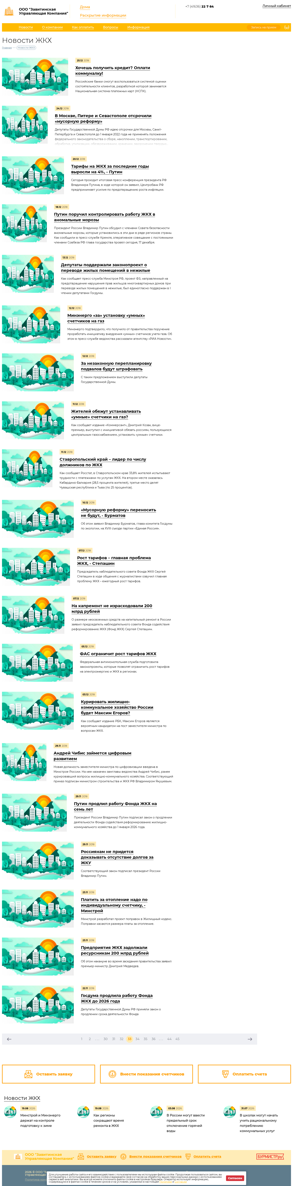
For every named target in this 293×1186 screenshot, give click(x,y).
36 (153, 1039)
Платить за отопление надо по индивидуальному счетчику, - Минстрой (114, 905)
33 (129, 1039)
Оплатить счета (207, 1156)
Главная (7, 47)
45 (177, 1039)
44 (169, 1039)
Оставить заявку (101, 1156)
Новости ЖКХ (22, 1098)
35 (145, 1039)
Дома (85, 7)
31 (113, 1039)
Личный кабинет (277, 6)
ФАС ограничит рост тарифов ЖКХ (118, 653)
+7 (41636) (199, 6)
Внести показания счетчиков (155, 1156)
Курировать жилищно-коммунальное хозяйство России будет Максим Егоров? (117, 707)
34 (138, 1039)
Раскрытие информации (103, 15)
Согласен (235, 1178)
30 (106, 1039)
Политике (165, 1181)
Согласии (181, 1181)
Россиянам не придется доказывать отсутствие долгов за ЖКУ (117, 857)
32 (121, 1039)
